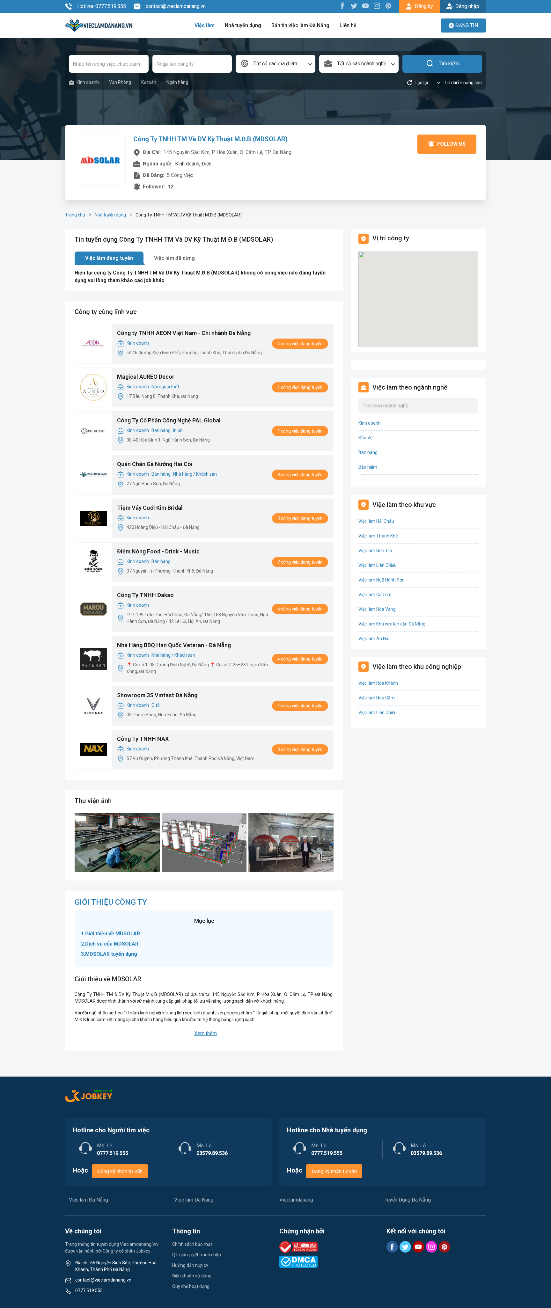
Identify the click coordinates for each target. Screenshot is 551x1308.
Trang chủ (75, 214)
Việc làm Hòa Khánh (378, 683)
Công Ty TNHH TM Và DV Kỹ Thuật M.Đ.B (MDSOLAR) (210, 139)
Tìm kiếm (449, 64)
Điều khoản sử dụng (191, 1275)
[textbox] (275, 64)
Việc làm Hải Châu (376, 521)
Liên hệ (348, 25)
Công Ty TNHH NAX (143, 738)
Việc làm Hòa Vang (377, 609)
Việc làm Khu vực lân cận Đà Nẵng (391, 623)
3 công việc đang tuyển (300, 474)
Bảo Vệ (365, 437)
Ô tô (155, 705)
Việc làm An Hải (373, 638)
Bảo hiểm (367, 467)
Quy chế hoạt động (190, 1286)
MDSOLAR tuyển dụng (111, 954)
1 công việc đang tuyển (300, 387)
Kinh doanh (88, 82)
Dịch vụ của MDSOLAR (111, 944)
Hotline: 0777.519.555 (101, 6)
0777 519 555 (89, 1290)
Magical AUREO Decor (145, 376)
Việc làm (205, 25)
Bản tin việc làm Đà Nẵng (300, 25)
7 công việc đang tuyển (300, 562)
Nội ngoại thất (165, 386)
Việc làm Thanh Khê (378, 535)
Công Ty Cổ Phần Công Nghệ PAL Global (169, 420)
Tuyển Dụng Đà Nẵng (408, 1200)
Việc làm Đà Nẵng (88, 1200)
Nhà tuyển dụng (243, 25)
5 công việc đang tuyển (300, 518)
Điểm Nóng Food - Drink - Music (158, 551)
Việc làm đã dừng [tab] (174, 258)
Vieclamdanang (296, 1200)
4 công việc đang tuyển (300, 343)
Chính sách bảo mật (192, 1244)
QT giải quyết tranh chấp (196, 1254)
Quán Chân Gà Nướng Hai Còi (155, 464)
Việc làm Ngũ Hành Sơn (381, 579)
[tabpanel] (204, 276)
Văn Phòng (120, 82)
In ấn (178, 430)
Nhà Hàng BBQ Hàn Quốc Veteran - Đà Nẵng (174, 645)
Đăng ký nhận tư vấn (120, 1171)
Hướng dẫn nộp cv (190, 1265)
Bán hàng (161, 430)
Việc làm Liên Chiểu (377, 565)
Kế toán (148, 82)
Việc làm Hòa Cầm (376, 697)
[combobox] (275, 64)
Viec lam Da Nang (193, 1200)
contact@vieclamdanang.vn (176, 6)
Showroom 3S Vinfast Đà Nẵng (157, 695)
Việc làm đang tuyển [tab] (109, 258)
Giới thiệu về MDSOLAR (112, 934)
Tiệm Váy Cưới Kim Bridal (150, 507)
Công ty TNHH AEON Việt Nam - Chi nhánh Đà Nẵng (184, 333)
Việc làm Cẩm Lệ (374, 594)
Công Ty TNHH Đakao (145, 595)
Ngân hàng (177, 82)
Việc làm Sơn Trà (375, 550)
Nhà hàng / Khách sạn (195, 474)
